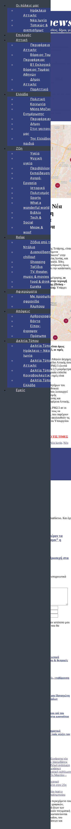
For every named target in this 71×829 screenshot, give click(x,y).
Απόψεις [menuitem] (23, 311)
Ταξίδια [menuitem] (36, 267)
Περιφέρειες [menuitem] (41, 119)
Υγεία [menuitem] (35, 153)
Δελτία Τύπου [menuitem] (27, 341)
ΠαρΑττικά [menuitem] (39, 89)
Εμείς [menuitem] (20, 390)
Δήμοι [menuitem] (35, 124)
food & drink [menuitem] (40, 281)
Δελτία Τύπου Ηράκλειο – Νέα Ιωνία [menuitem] (38, 350)
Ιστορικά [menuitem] (37, 188)
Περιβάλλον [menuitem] (40, 168)
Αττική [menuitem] (21, 40)
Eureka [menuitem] (35, 286)
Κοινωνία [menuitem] (38, 104)
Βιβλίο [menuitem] (35, 212)
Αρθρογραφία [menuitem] (41, 316)
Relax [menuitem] (20, 237)
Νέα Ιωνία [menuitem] (38, 20)
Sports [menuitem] (35, 198)
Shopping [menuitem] (37, 262)
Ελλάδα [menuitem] (22, 94)
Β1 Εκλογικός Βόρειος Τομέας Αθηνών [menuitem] (37, 69)
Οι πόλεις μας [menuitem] (27, 5)
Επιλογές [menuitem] (23, 35)
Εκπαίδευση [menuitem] (40, 173)
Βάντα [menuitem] (35, 321)
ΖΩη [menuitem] (19, 148)
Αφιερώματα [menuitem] (26, 291)
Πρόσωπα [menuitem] (38, 336)
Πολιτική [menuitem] (37, 99)
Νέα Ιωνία (56, 442)
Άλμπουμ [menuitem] (37, 306)
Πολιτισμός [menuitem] (39, 193)
